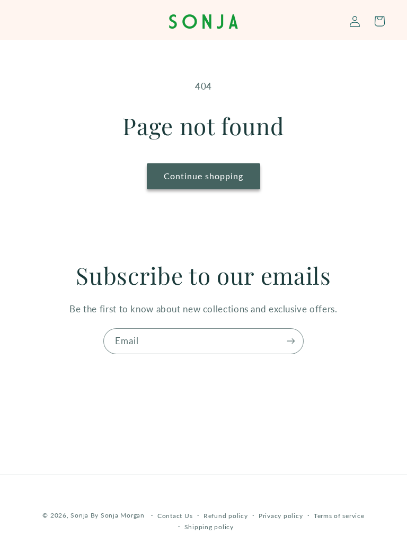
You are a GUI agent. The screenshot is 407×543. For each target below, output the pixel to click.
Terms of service (339, 515)
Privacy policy (281, 515)
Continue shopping (204, 176)
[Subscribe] (291, 341)
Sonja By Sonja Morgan (107, 515)
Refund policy (226, 515)
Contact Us (174, 515)
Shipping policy (209, 526)
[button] (379, 21)
